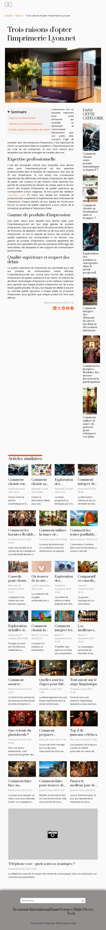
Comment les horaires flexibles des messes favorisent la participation (91, 374)
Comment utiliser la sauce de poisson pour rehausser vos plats (89, 427)
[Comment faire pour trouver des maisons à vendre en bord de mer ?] (53, 768)
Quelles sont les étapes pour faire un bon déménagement (52, 686)
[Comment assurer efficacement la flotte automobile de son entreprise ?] (22, 667)
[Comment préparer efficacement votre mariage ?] (53, 718)
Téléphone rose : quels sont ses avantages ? (41, 864)
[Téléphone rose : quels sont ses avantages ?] (53, 833)
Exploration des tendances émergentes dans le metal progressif (91, 263)
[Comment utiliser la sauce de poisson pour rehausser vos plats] (90, 401)
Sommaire (18, 112)
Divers (18, 15)
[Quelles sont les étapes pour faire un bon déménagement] (53, 667)
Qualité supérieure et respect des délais (29, 129)
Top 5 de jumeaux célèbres (83, 732)
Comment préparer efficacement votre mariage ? (51, 736)
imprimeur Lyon (16, 194)
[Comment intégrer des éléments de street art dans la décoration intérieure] (90, 291)
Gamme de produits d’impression (26, 123)
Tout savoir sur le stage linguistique (84, 682)
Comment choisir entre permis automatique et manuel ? (91, 161)
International (40, 909)
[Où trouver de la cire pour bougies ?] (41, 566)
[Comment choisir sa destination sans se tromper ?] (90, 188)
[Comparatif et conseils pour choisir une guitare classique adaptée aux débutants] (88, 566)
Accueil (8, 15)
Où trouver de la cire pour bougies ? (40, 582)
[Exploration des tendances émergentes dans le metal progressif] (91, 237)
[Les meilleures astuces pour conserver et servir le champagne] (88, 615)
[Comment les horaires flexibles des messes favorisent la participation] (91, 349)
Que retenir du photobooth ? (19, 732)
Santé (54, 909)
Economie (21, 909)
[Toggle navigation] (8, 4)
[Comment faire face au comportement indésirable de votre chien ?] (22, 768)
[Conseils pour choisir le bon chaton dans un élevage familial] (18, 566)
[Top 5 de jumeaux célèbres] (84, 718)
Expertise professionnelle (22, 117)
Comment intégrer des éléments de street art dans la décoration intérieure (90, 319)
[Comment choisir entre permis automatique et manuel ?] (91, 137)
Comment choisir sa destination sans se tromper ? (90, 212)
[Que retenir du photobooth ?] (22, 718)
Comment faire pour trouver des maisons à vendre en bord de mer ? (52, 787)
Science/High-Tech (71, 911)
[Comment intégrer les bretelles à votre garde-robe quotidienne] (65, 615)
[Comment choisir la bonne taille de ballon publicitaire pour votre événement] (41, 615)
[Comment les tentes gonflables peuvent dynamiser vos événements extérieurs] (84, 517)
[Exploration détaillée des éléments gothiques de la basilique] (18, 615)
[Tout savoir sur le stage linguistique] (84, 667)
